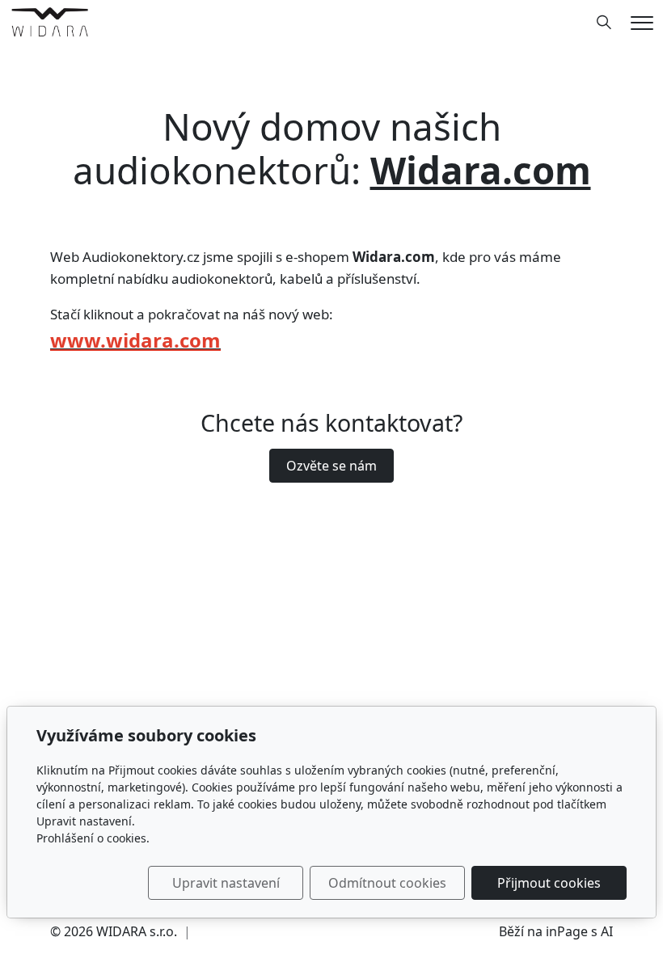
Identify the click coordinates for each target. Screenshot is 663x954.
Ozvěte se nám (331, 466)
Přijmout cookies (549, 883)
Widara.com (480, 170)
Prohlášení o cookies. (93, 838)
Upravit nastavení (226, 883)
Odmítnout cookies (387, 883)
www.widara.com (135, 340)
